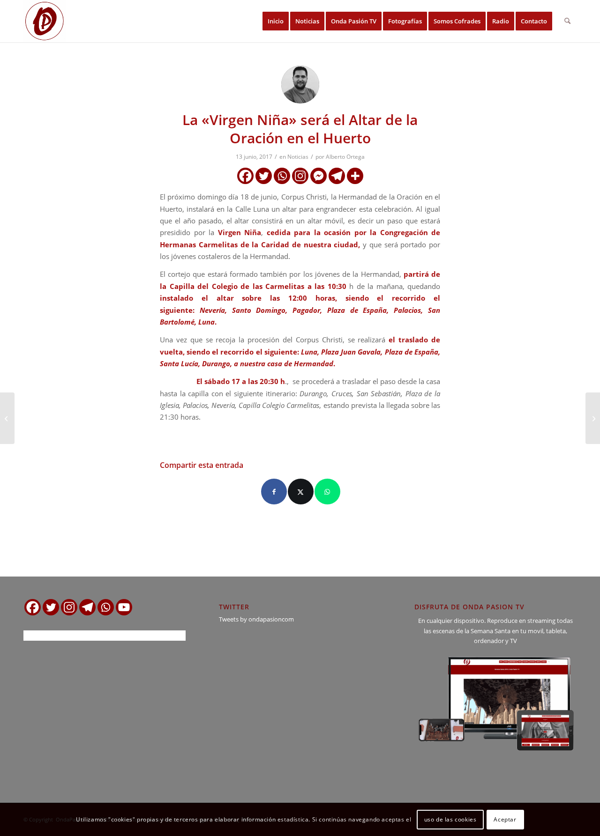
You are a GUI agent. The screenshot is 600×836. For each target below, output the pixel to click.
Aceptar (505, 819)
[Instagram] (300, 176)
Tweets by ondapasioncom (256, 619)
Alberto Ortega (345, 157)
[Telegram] (337, 176)
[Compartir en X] (301, 491)
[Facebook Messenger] (318, 176)
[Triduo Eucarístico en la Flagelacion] (7, 418)
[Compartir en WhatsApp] (327, 491)
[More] (355, 176)
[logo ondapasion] (44, 21)
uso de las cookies (450, 819)
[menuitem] (275, 21)
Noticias (297, 157)
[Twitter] (263, 176)
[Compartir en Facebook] (274, 491)
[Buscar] (567, 21)
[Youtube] (124, 607)
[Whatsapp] (282, 176)
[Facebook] (245, 176)
